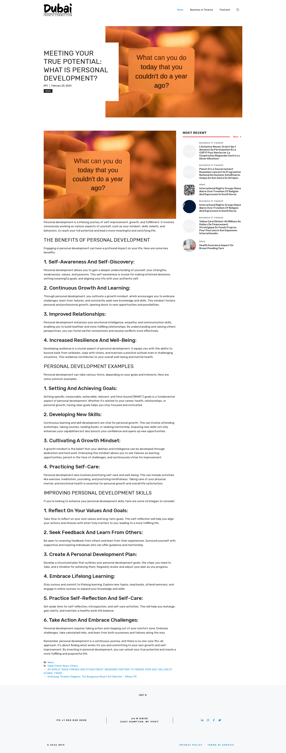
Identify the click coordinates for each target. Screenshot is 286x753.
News (180, 9)
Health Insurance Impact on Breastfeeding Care (216, 247)
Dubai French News (58, 665)
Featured (225, 9)
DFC (46, 85)
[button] (237, 10)
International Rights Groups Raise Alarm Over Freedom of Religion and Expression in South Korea (220, 191)
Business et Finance (201, 9)
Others (74, 665)
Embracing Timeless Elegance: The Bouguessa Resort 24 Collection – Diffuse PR (92, 676)
